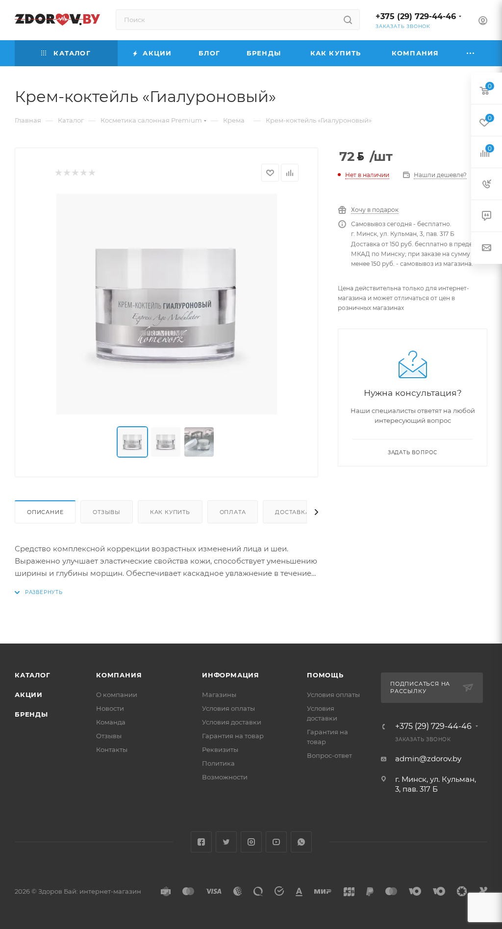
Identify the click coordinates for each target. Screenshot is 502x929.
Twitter (226, 841)
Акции (29, 694)
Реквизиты (220, 749)
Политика (218, 763)
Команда (111, 722)
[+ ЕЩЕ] (470, 53)
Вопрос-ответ (329, 755)
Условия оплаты (228, 708)
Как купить (170, 512)
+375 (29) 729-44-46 (416, 16)
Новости (110, 708)
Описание (45, 512)
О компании (116, 694)
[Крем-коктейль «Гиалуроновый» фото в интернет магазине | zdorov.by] (166, 304)
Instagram (251, 841)
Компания (119, 675)
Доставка (292, 512)
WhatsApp (301, 841)
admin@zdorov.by (428, 758)
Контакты (111, 749)
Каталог (32, 675)
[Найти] (348, 19)
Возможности (225, 777)
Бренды (31, 714)
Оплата (233, 512)
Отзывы (107, 512)
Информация (230, 675)
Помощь (325, 675)
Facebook (201, 841)
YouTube (276, 841)
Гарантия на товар (233, 736)
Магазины (219, 694)
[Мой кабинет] (482, 22)
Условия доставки (231, 722)
